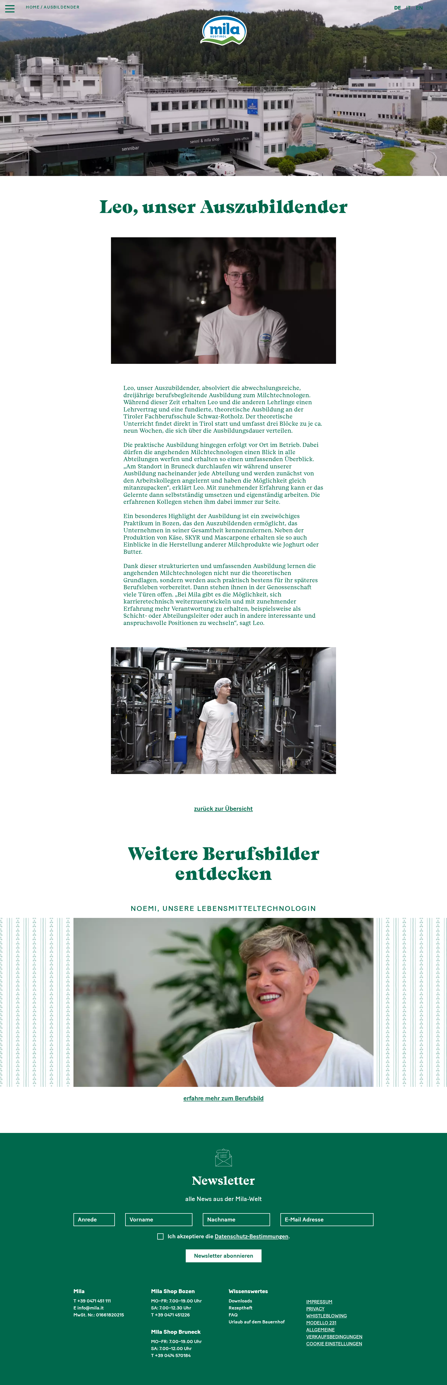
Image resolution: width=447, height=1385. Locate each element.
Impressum (319, 1302)
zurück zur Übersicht (223, 808)
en (419, 7)
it (408, 7)
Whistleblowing (326, 1316)
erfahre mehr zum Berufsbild (223, 1098)
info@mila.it (90, 1308)
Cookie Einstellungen (334, 1344)
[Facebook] (309, 1292)
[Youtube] (333, 1292)
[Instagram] (317, 1292)
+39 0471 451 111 (94, 1301)
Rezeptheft (240, 1308)
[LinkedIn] (325, 1292)
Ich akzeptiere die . (229, 1236)
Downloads (240, 1301)
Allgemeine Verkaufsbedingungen (334, 1333)
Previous (121, 710)
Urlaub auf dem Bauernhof (257, 1322)
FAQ (233, 1315)
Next (326, 710)
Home (33, 7)
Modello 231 (321, 1323)
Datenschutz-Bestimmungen (251, 1236)
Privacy (315, 1309)
